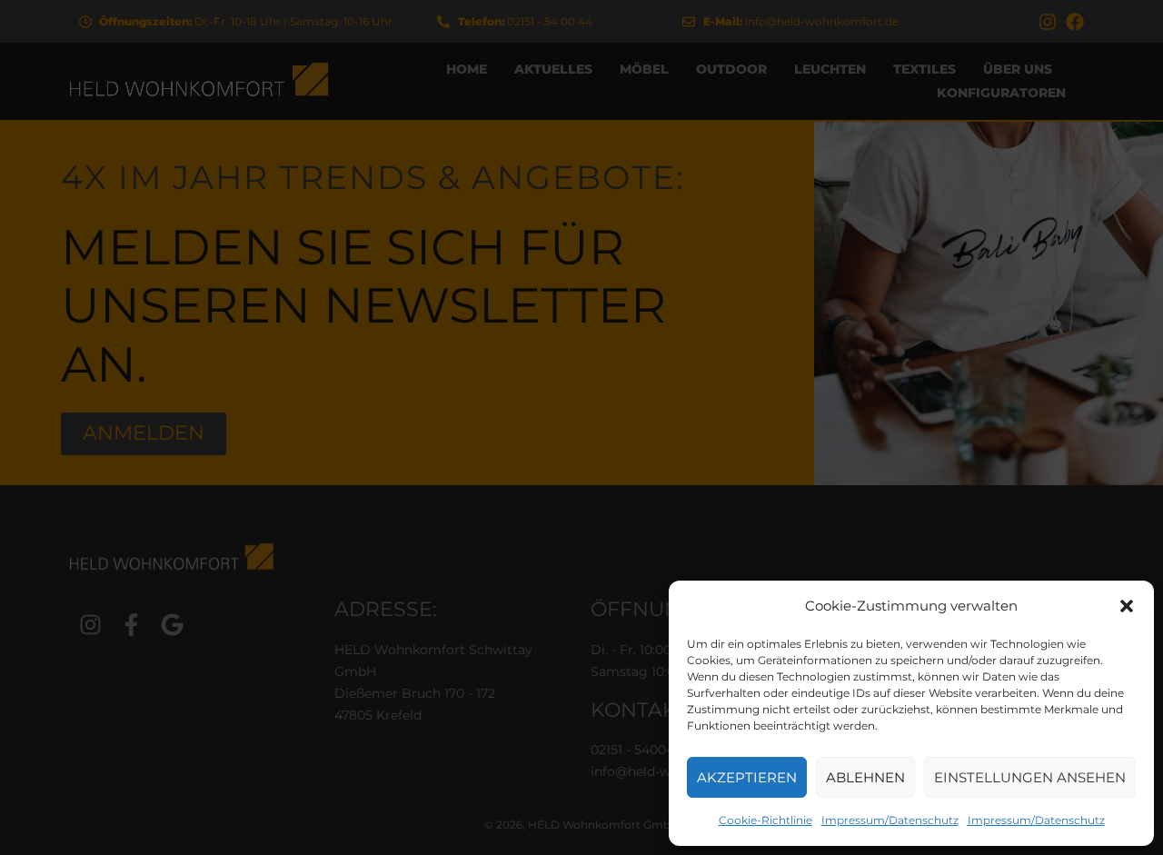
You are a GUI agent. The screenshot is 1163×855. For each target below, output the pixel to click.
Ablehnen (865, 777)
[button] (1127, 606)
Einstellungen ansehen (1030, 777)
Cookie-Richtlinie (765, 820)
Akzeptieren (747, 777)
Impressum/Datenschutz (890, 820)
